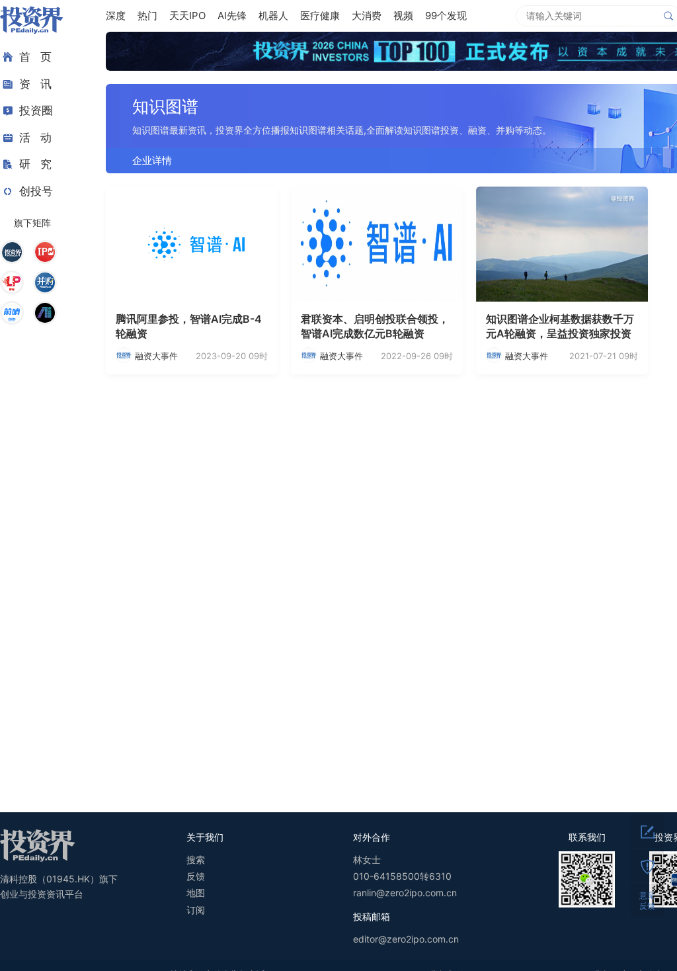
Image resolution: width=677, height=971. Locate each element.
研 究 (35, 164)
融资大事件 (156, 356)
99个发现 (446, 15)
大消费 (366, 15)
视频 (403, 15)
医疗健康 (320, 15)
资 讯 (35, 84)
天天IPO (187, 15)
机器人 (273, 15)
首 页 (35, 56)
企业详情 (152, 160)
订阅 (195, 909)
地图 (195, 892)
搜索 (195, 859)
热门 (147, 15)
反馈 (195, 876)
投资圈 (36, 110)
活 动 (35, 137)
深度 (116, 15)
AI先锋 (232, 15)
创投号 (36, 191)
